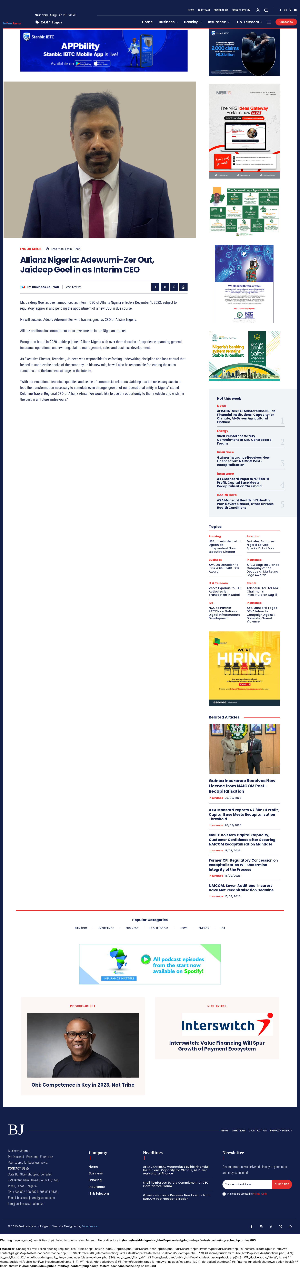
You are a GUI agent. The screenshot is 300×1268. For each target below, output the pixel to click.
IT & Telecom (218, 583)
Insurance (31, 249)
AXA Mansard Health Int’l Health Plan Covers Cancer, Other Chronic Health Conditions (245, 504)
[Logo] (16, 23)
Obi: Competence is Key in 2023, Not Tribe (82, 1085)
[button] (266, 10)
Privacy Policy (259, 1193)
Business (215, 559)
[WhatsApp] (183, 287)
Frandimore (90, 1226)
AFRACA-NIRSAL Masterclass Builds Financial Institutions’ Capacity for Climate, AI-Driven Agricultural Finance (246, 416)
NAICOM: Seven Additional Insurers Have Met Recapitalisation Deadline (241, 888)
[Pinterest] (174, 287)
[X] (290, 10)
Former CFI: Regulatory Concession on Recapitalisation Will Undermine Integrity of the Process (243, 865)
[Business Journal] (23, 287)
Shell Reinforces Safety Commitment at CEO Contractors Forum (244, 440)
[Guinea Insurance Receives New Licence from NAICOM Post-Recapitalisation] (244, 749)
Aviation (253, 536)
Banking (215, 536)
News (221, 405)
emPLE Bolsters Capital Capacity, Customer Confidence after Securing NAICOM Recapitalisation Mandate (242, 839)
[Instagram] (285, 10)
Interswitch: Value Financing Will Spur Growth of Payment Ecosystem (217, 1046)
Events (252, 583)
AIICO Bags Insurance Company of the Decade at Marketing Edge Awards (263, 570)
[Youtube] (295, 10)
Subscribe (282, 1184)
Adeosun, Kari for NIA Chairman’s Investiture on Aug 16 (262, 591)
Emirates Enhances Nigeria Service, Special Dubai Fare (261, 544)
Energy (222, 430)
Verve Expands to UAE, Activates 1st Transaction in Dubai (225, 591)
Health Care (227, 495)
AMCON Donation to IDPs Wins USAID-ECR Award (224, 568)
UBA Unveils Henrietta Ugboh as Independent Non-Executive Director (225, 546)
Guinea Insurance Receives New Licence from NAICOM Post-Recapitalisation (243, 461)
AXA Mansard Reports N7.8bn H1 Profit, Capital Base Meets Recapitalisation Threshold (243, 482)
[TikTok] (271, 1227)
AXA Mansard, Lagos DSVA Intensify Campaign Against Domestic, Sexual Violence (262, 615)
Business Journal (45, 287)
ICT (211, 602)
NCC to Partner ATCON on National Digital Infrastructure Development (224, 613)
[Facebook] (280, 10)
